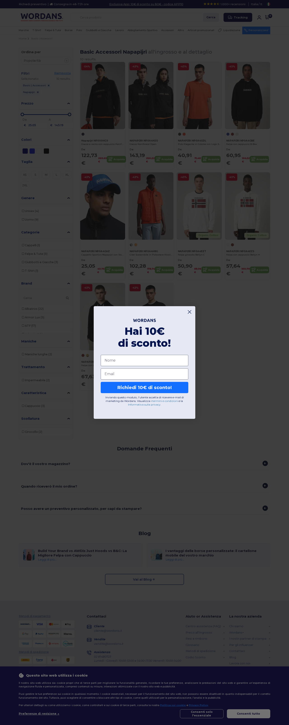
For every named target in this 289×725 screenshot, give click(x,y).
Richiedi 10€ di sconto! (144, 387)
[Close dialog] (189, 312)
